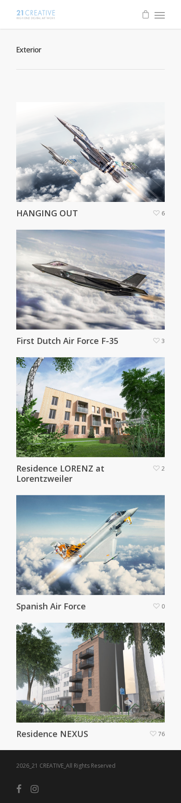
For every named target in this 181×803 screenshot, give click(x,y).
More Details (93, 145)
